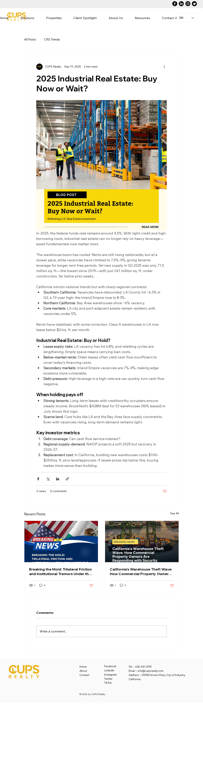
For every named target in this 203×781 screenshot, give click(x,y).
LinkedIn (109, 670)
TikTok (108, 682)
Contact (84, 675)
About (83, 670)
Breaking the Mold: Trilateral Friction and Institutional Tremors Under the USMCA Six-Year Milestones (60, 571)
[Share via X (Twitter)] (48, 479)
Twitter (108, 678)
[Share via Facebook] (38, 479)
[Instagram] (187, 3)
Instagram (110, 674)
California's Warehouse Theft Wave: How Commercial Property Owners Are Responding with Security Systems (141, 571)
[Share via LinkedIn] (57, 479)
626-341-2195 (143, 666)
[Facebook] (174, 3)
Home (83, 666)
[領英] (181, 3)
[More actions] (164, 66)
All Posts (30, 39)
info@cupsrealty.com (151, 670)
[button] (116, 18)
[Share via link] (67, 479)
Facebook (110, 666)
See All (174, 513)
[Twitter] (194, 3)
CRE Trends (52, 39)
